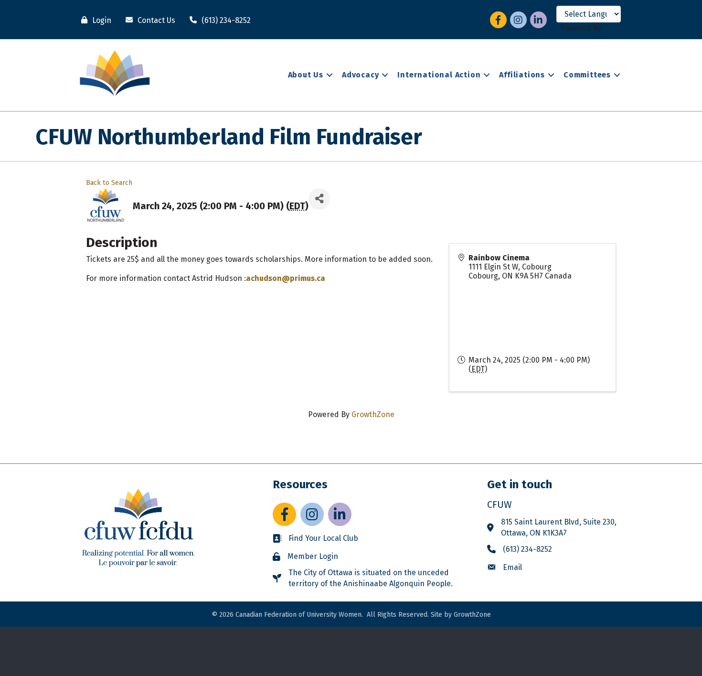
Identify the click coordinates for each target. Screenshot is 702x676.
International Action (438, 74)
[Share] (319, 199)
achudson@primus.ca (285, 278)
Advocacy (360, 74)
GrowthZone (372, 414)
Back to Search (109, 183)
